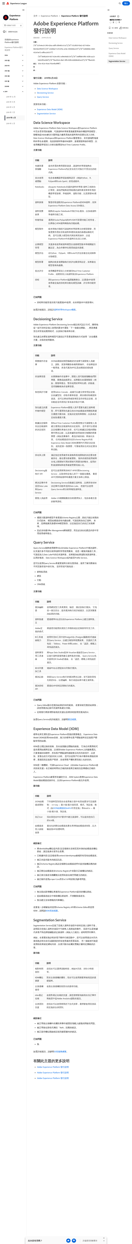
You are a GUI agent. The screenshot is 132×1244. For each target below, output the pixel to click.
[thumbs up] (68, 1241)
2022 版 (7, 76)
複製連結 (125, 28)
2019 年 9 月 (10, 107)
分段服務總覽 (60, 1051)
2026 (6, 55)
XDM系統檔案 (52, 910)
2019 (6, 91)
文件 (35, 16)
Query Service (43, 97)
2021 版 (7, 81)
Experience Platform (49, 16)
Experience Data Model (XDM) (50, 109)
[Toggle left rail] (23, 10)
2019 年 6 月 (11, 117)
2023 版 (7, 71)
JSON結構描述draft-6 (62, 808)
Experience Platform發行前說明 (14, 48)
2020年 (7, 86)
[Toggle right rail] (108, 10)
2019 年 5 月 (10, 123)
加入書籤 (115, 28)
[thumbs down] (74, 1241)
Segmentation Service (46, 113)
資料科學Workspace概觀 (65, 309)
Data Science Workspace (47, 88)
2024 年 (7, 66)
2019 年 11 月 (10, 102)
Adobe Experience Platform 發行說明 (53, 1067)
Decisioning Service (45, 92)
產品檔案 (72, 719)
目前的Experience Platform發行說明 (12, 40)
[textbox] (13, 25)
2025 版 (7, 60)
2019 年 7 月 (10, 112)
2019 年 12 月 (11, 97)
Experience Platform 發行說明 (74, 16)
